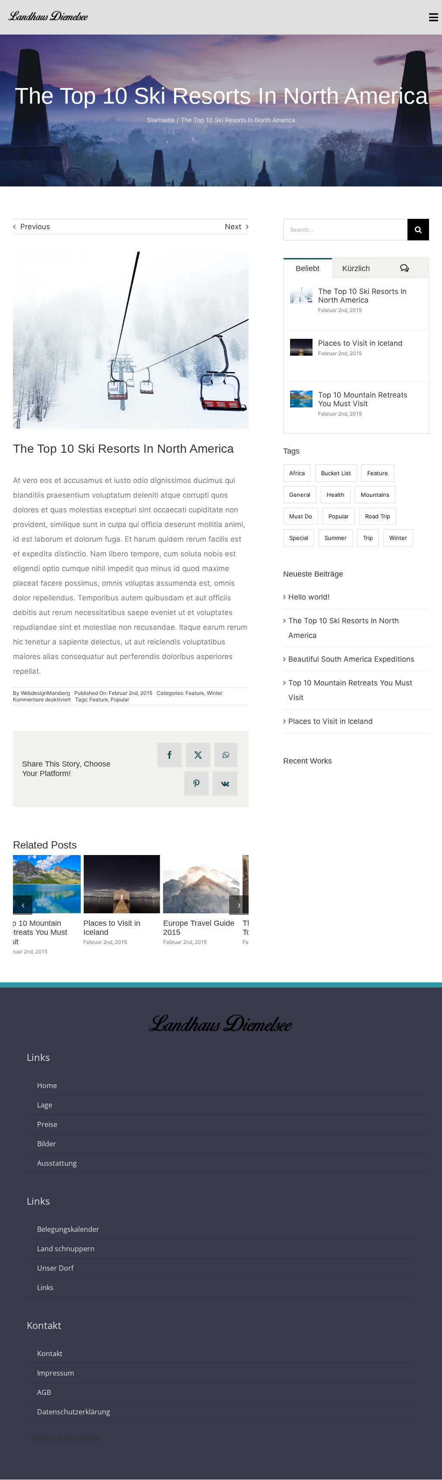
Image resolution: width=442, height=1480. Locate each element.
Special (298, 537)
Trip (368, 537)
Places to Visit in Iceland (360, 343)
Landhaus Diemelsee (63, 1429)
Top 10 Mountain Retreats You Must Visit (362, 399)
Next (233, 226)
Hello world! (309, 597)
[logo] (48, 13)
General (299, 494)
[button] (22, 900)
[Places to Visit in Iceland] (301, 346)
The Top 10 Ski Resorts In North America (362, 295)
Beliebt (307, 268)
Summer (336, 537)
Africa (297, 473)
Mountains (375, 494)
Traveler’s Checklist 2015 (194, 884)
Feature (195, 693)
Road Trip (377, 516)
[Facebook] (169, 755)
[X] (198, 755)
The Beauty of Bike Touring (114, 884)
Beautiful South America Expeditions (351, 659)
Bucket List (336, 473)
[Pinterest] (196, 783)
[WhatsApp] (226, 755)
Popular (119, 699)
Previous (35, 226)
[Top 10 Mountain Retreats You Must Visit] (301, 398)
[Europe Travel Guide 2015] (51, 884)
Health (335, 494)
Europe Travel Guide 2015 (35, 884)
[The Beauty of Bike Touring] (130, 884)
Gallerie (67, 884)
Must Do (300, 516)
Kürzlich (356, 268)
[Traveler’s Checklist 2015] (210, 884)
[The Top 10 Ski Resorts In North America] (301, 294)
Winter (214, 693)
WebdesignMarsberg (45, 693)
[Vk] (225, 783)
